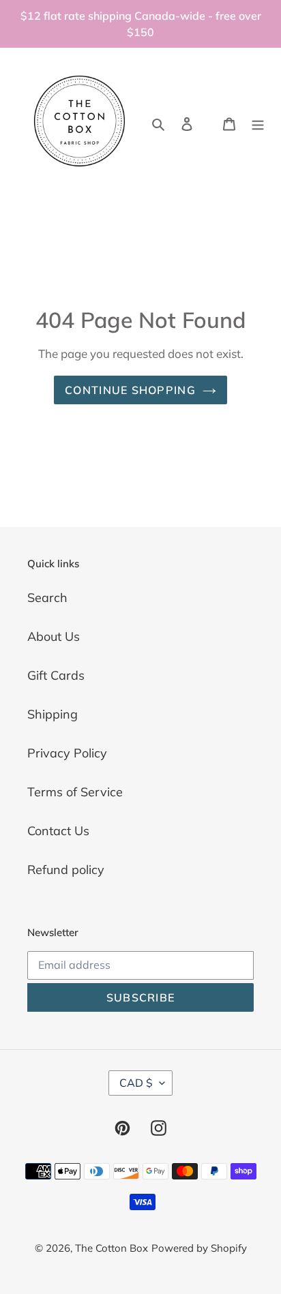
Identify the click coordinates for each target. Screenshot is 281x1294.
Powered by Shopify (199, 1248)
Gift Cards (56, 675)
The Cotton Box (111, 1248)
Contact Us (58, 831)
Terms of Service (75, 792)
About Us (53, 636)
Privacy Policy (67, 753)
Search (47, 597)
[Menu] (257, 122)
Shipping (52, 714)
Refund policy (65, 869)
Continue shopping (130, 390)
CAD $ (136, 1082)
